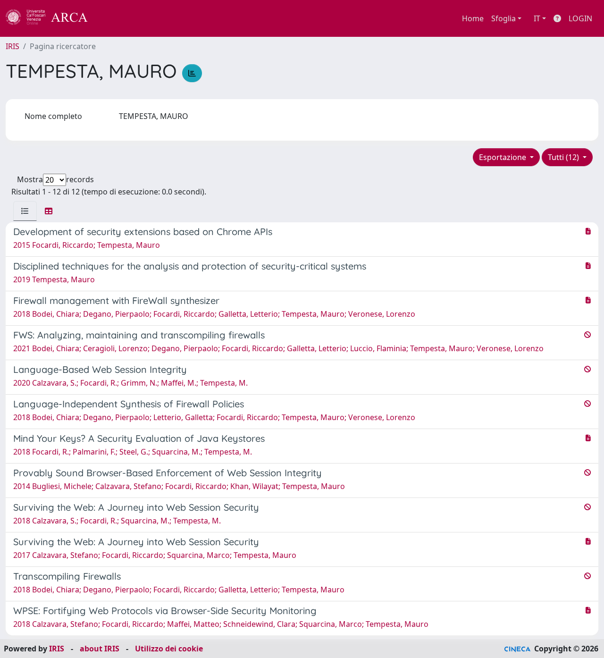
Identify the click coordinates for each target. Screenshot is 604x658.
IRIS (12, 46)
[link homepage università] (113, 18)
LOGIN (580, 18)
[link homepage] (52, 18)
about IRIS (99, 648)
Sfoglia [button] (503, 18)
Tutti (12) (564, 157)
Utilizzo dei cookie (169, 648)
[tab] (25, 211)
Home (473, 18)
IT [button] (537, 18)
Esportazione (503, 157)
